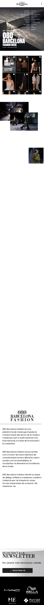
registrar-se (18, 570)
